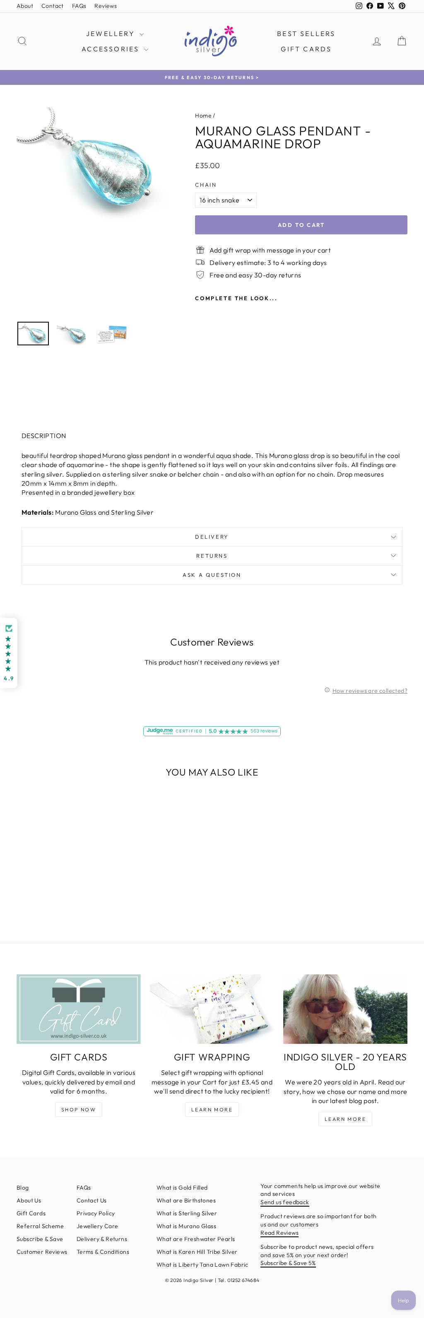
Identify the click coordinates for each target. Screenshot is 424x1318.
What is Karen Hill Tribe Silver (197, 1251)
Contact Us (92, 1200)
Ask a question (212, 574)
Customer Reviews (42, 1251)
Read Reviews (279, 1232)
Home (203, 115)
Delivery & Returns (102, 1239)
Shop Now (78, 1109)
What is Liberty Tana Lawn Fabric (202, 1264)
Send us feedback (284, 1202)
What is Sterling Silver (187, 1213)
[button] (8, 653)
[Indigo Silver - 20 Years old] (345, 1009)
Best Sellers (306, 33)
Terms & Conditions (103, 1251)
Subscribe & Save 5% (288, 1263)
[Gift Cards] (79, 1009)
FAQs (79, 6)
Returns (211, 555)
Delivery (212, 536)
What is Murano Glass (186, 1226)
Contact (52, 6)
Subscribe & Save (40, 1239)
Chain (206, 184)
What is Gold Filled (182, 1187)
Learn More (212, 1109)
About (25, 6)
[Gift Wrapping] (212, 1009)
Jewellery (111, 33)
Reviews (105, 6)
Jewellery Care (97, 1226)
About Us (29, 1200)
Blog (23, 1187)
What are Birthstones (186, 1200)
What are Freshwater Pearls (196, 1239)
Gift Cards (306, 49)
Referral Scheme (40, 1226)
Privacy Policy (96, 1213)
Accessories (112, 49)
